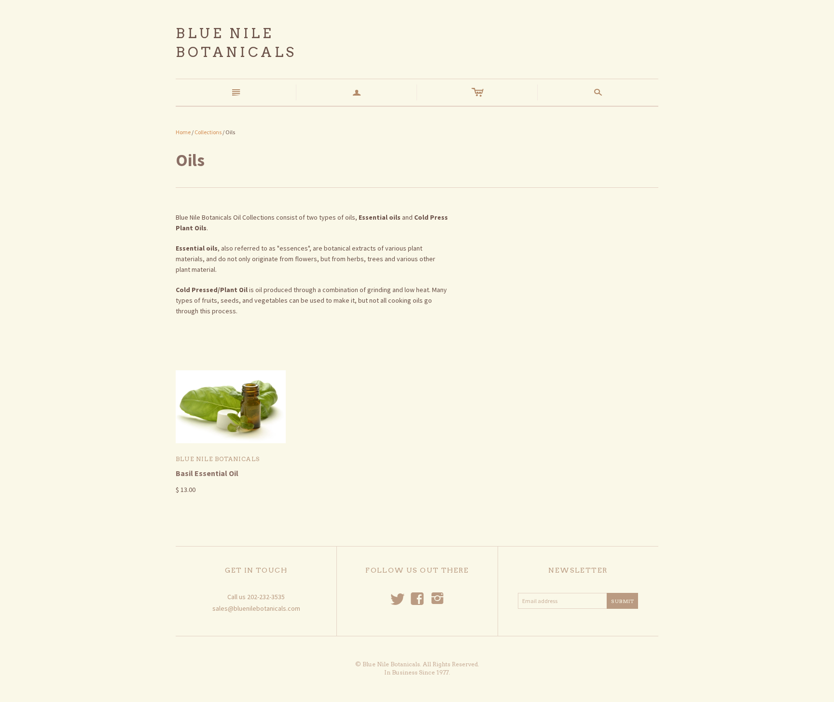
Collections (208, 132)
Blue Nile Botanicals (218, 459)
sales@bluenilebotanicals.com (256, 608)
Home (183, 132)
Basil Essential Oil (207, 473)
